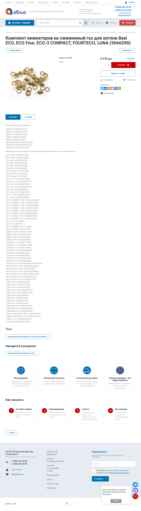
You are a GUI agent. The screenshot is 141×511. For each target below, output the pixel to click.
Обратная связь (125, 13)
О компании (20, 2)
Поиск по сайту (53, 484)
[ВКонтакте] (105, 88)
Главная (9, 2)
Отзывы (31, 2)
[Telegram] (112, 88)
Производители (53, 475)
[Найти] (80, 23)
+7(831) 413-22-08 (123, 10)
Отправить (98, 479)
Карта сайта (52, 488)
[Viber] (115, 88)
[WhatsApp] (119, 88)
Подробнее (106, 494)
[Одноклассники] (108, 88)
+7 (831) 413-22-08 (19, 461)
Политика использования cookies (53, 468)
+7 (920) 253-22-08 (19, 464)
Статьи (49, 479)
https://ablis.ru (17, 469)
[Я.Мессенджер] (101, 88)
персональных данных (119, 473)
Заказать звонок (91, 2)
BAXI (61, 62)
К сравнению (108, 80)
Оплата (55, 2)
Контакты (77, 2)
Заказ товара (43, 2)
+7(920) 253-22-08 (123, 7)
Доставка (66, 2)
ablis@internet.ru (124, 15)
